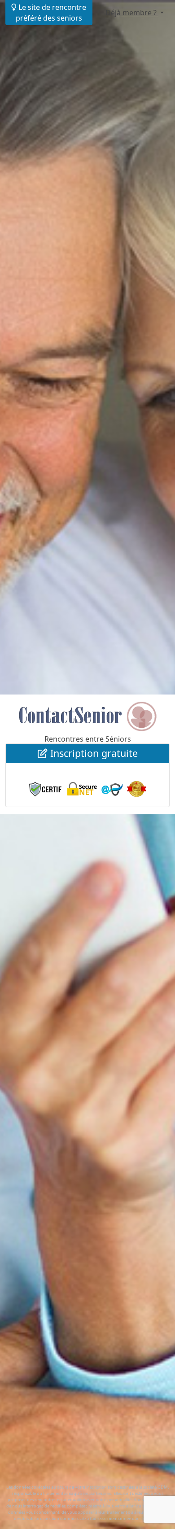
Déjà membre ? (131, 12)
